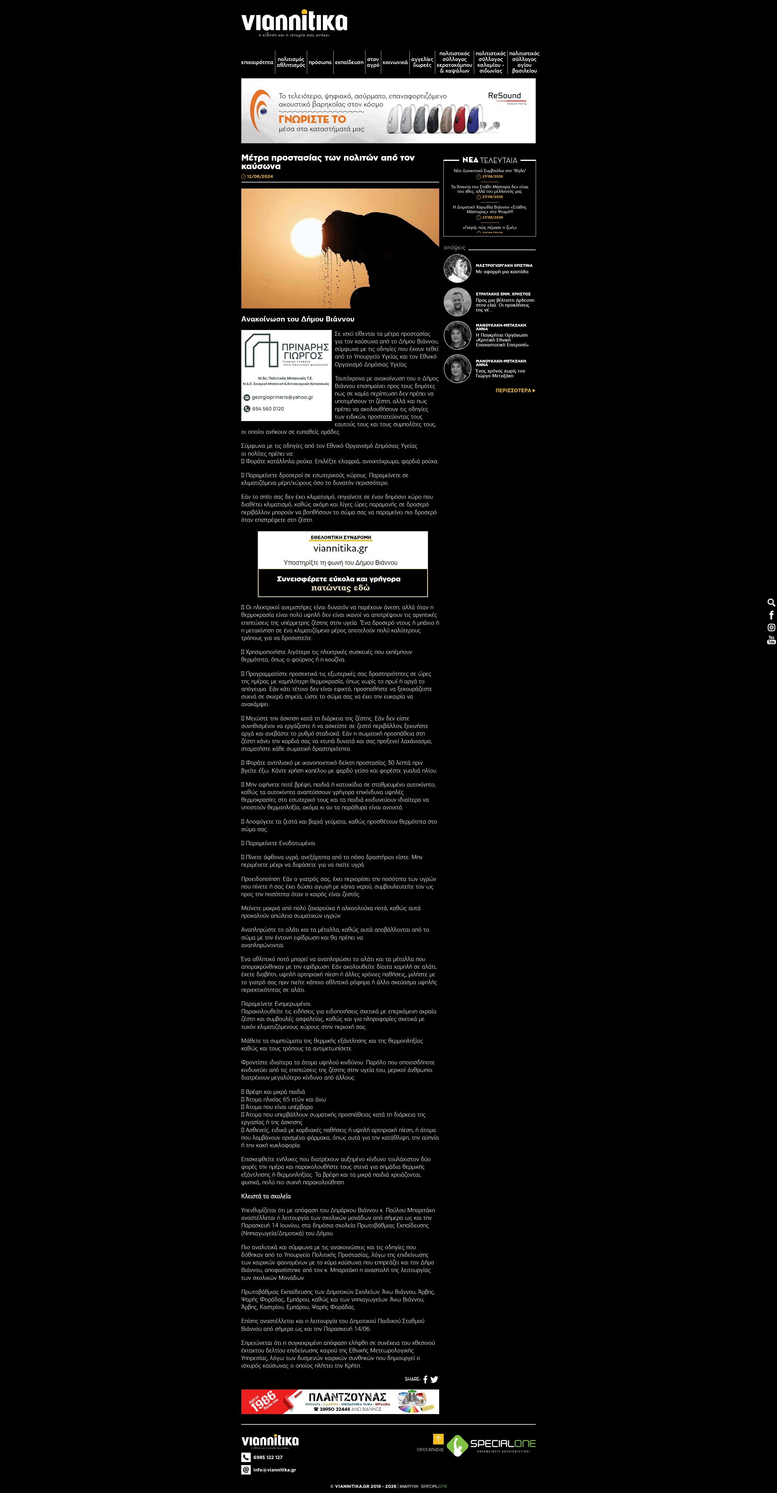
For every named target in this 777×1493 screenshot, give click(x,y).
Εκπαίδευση (349, 62)
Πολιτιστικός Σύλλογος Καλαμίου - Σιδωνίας (491, 62)
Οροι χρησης (430, 1450)
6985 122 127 (268, 1457)
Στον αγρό (373, 62)
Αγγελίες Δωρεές (422, 62)
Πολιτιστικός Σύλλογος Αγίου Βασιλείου (524, 62)
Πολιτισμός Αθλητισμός (291, 62)
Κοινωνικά (395, 62)
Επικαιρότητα (257, 62)
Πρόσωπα (320, 62)
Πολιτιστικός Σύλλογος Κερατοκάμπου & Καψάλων (454, 62)
